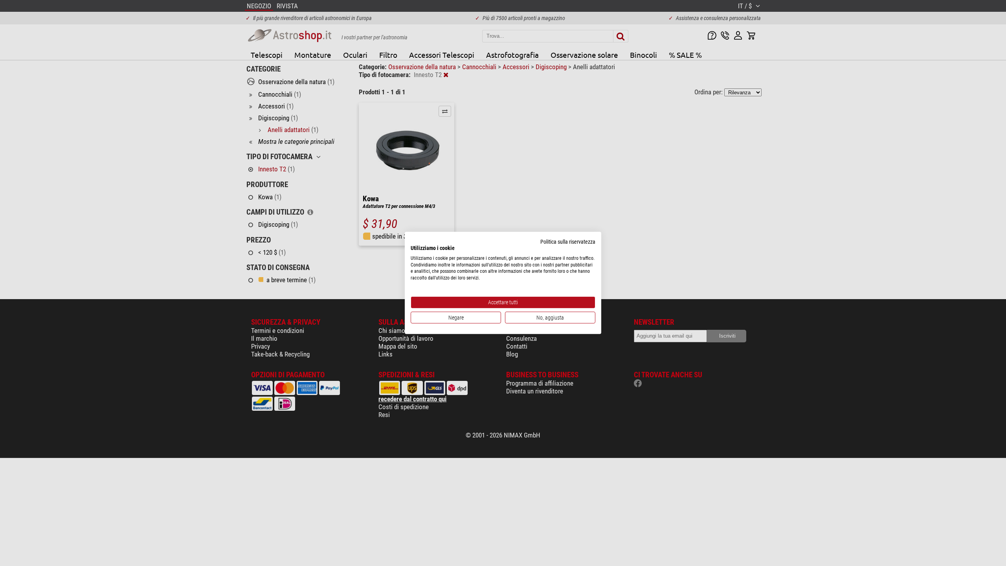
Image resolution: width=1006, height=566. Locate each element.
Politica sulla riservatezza (567, 242)
